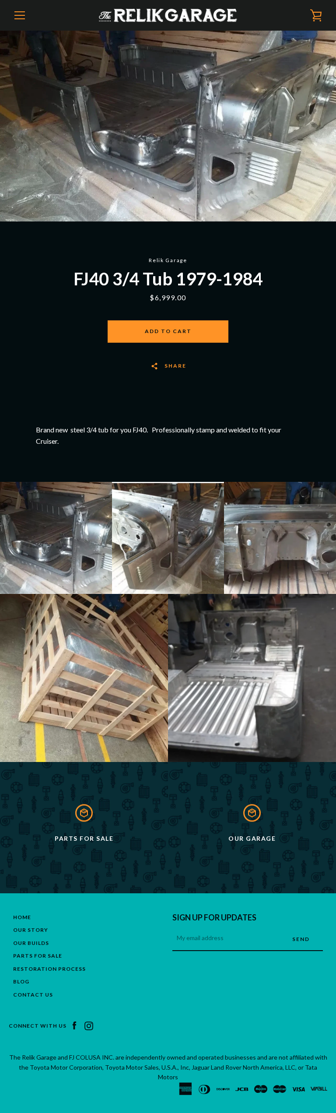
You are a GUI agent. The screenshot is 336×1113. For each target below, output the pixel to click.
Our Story (30, 930)
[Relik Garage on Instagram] (88, 1025)
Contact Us (33, 994)
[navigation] (20, 15)
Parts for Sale (37, 955)
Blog (21, 981)
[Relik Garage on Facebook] (74, 1025)
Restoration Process (49, 969)
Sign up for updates (214, 917)
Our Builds (31, 943)
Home (22, 917)
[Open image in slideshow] (168, 126)
